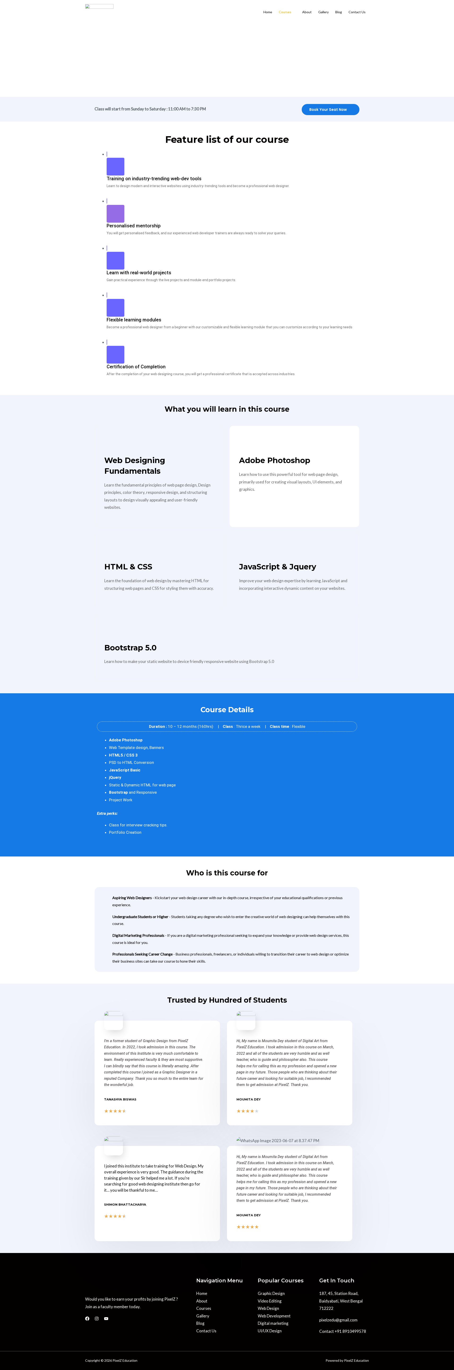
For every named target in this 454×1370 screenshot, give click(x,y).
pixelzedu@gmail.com (338, 1319)
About (307, 12)
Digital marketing (273, 1323)
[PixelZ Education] (99, 11)
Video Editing (270, 1300)
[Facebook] (87, 1318)
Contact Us (357, 12)
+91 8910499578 (350, 1331)
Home (267, 12)
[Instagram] (97, 1318)
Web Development (274, 1315)
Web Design (268, 1308)
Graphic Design (271, 1293)
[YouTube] (106, 1318)
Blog (338, 12)
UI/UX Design (270, 1330)
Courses (285, 12)
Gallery (323, 12)
